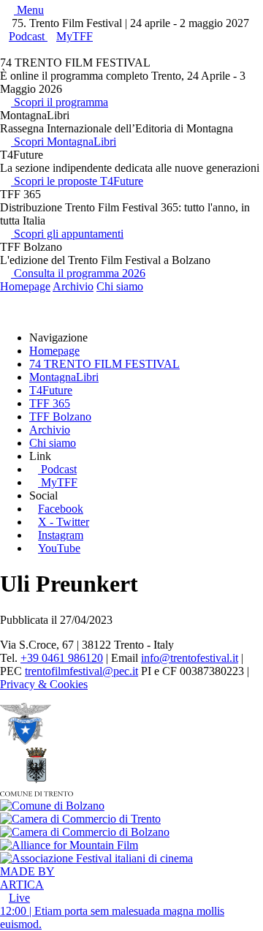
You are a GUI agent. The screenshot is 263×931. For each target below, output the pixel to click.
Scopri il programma (59, 102)
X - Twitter (63, 522)
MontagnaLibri (64, 377)
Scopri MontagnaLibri (63, 141)
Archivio (73, 286)
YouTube (59, 548)
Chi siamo (119, 286)
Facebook (60, 508)
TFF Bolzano (60, 416)
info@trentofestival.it (189, 658)
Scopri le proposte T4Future (77, 181)
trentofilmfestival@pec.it (81, 671)
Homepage (25, 286)
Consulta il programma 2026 (78, 273)
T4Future (50, 390)
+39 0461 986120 (61, 658)
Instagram (60, 535)
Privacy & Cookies (44, 684)
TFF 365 (49, 403)
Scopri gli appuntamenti (67, 233)
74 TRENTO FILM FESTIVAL (104, 364)
